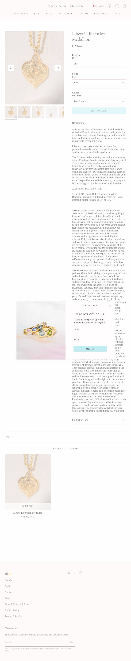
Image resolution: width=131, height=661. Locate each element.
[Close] (110, 306)
